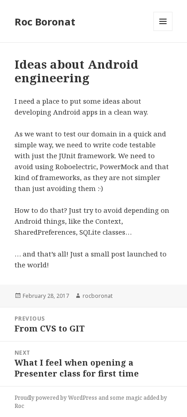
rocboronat (98, 296)
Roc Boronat (45, 21)
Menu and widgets (163, 30)
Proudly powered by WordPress (56, 398)
